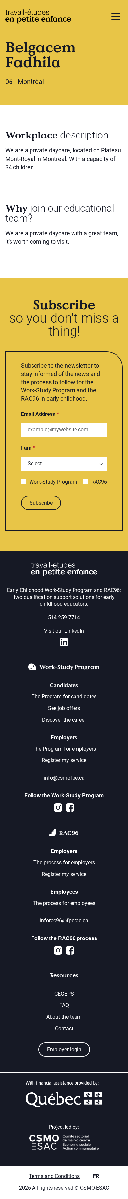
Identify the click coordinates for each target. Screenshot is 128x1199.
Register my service (64, 760)
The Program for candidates (64, 696)
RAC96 (99, 482)
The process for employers (64, 862)
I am (26, 448)
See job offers (64, 708)
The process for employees (64, 903)
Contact (64, 1028)
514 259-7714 (64, 617)
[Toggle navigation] (115, 16)
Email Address (38, 414)
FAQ (64, 1005)
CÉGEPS (64, 994)
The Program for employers (64, 749)
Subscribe (41, 503)
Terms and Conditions (54, 1176)
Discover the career (64, 720)
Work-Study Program (53, 482)
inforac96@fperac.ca (64, 920)
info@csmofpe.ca (64, 778)
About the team (64, 1017)
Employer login (64, 1049)
